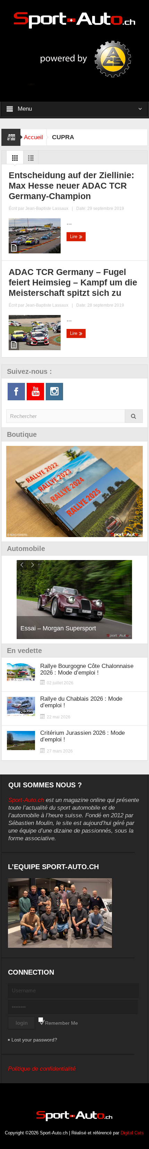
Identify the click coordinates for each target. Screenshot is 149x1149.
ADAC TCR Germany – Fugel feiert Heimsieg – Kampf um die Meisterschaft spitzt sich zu (73, 282)
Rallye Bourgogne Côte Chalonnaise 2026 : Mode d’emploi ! (86, 669)
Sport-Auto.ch (26, 800)
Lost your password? (34, 1039)
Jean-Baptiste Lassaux (46, 208)
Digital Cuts (132, 1132)
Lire (74, 236)
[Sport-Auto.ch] (74, 20)
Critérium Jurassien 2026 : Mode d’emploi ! (82, 736)
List (31, 160)
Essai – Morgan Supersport (58, 628)
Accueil (33, 137)
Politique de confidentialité (42, 1068)
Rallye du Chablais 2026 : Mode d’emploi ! (81, 702)
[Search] (134, 416)
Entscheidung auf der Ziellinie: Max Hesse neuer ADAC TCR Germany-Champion (71, 185)
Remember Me (61, 1023)
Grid (15, 159)
